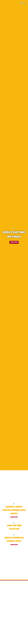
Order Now (14, 242)
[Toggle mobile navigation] (25, 3)
